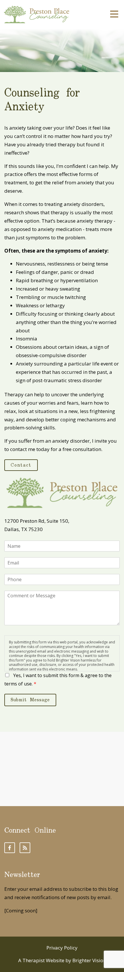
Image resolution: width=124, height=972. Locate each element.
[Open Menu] (114, 15)
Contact (21, 465)
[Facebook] (9, 847)
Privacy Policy (62, 947)
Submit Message (30, 700)
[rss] (25, 847)
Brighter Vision (89, 960)
